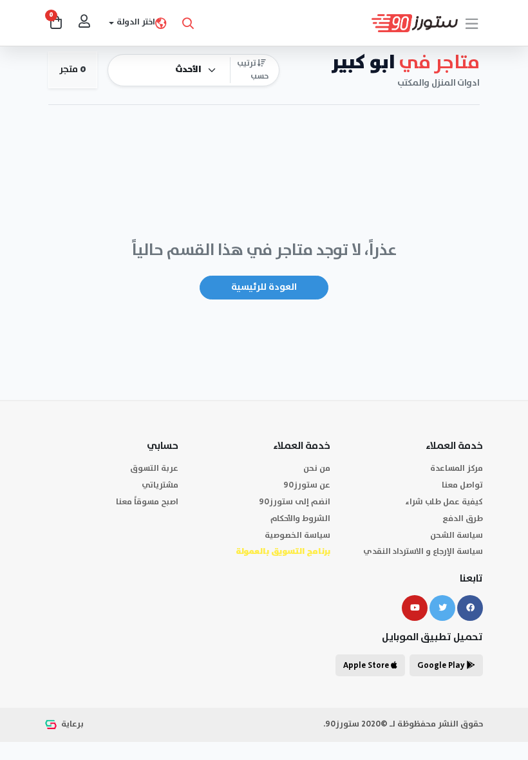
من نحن (316, 468)
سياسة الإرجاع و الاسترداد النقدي (423, 551)
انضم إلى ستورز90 (294, 502)
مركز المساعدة (456, 468)
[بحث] (188, 23)
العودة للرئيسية (264, 287)
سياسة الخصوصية (297, 535)
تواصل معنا (462, 485)
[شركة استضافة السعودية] (52, 724)
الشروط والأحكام (300, 519)
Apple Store (367, 665)
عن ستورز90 (306, 485)
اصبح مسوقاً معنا (147, 502)
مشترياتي (160, 485)
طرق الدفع (462, 519)
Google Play (442, 665)
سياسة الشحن (456, 535)
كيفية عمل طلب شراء (444, 502)
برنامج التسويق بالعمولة (283, 551)
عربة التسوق (154, 468)
